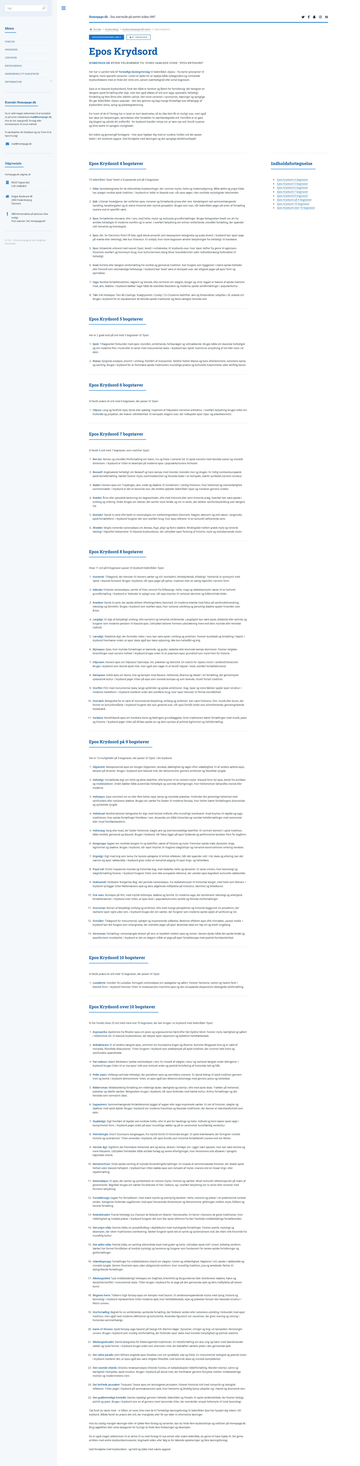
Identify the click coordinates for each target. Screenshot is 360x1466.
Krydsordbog (111, 29)
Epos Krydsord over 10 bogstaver (296, 207)
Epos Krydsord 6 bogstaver (292, 187)
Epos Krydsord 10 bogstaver (293, 203)
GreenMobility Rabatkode (22, 73)
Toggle (63, 8)
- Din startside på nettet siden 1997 (122, 17)
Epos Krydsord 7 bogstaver (292, 191)
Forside (97, 29)
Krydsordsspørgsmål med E (136, 29)
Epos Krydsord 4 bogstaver (292, 179)
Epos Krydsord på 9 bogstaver (294, 199)
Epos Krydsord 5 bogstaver (292, 183)
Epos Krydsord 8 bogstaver (292, 195)
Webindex (11, 49)
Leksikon (11, 57)
